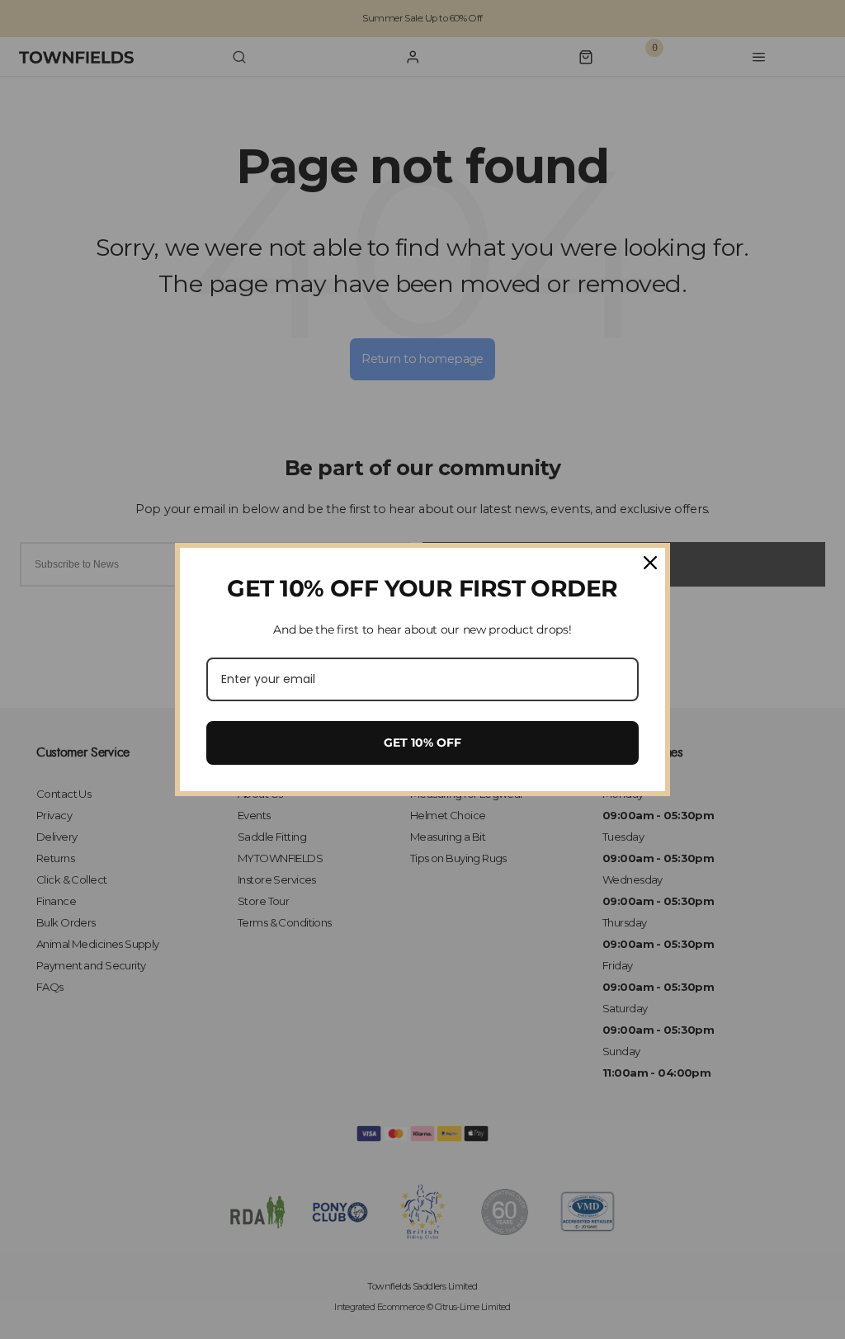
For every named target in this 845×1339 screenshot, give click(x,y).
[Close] (650, 562)
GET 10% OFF (422, 742)
